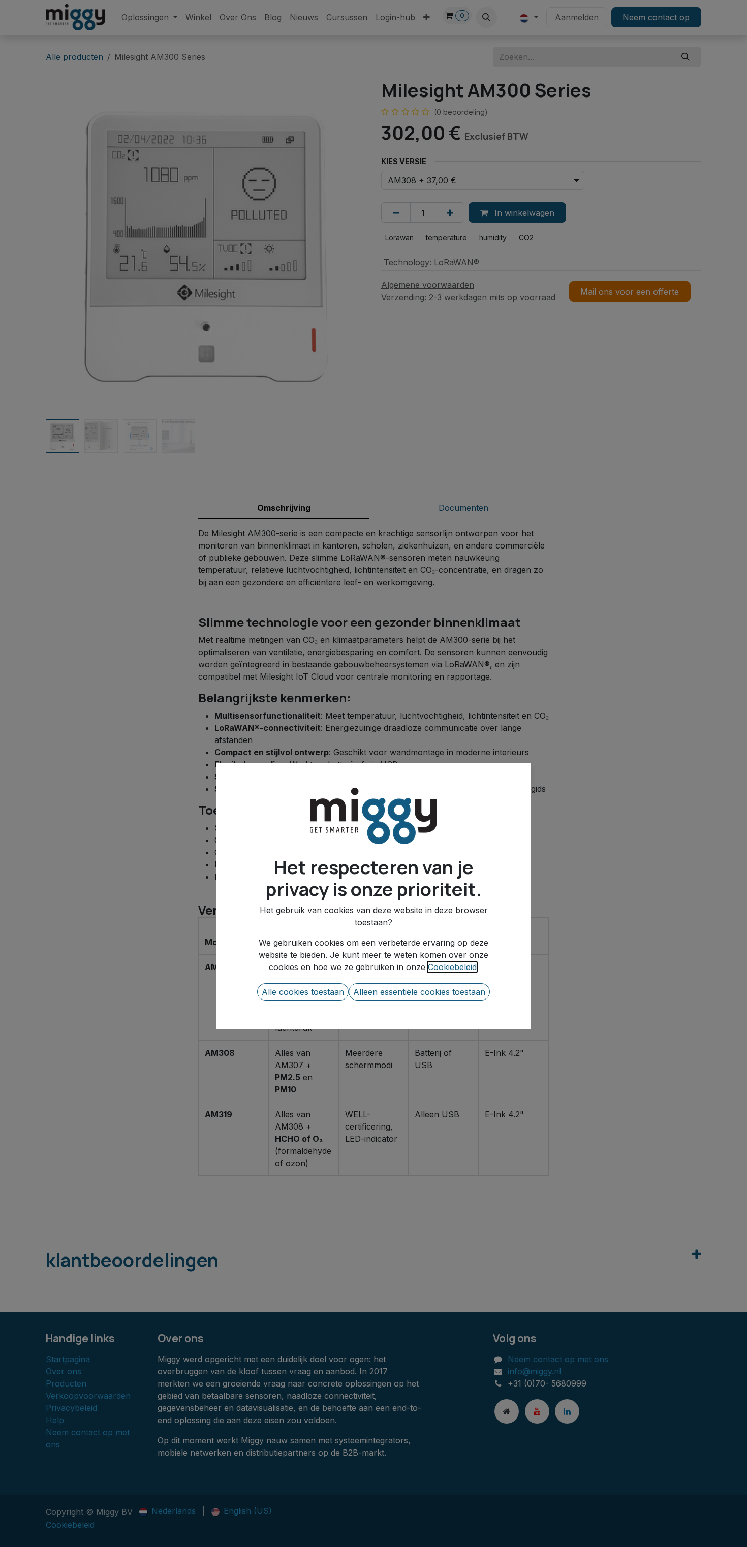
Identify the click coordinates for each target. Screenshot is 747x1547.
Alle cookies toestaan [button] (303, 992)
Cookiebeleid (452, 967)
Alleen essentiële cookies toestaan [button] (419, 992)
